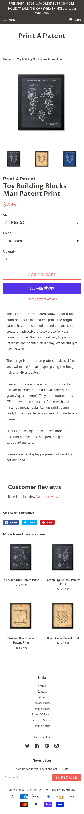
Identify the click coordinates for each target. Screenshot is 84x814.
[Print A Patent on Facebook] (37, 746)
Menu (12, 20)
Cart (77, 20)
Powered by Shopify (63, 790)
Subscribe (66, 777)
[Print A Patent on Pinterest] (47, 746)
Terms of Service (42, 720)
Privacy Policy (42, 703)
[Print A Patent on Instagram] (56, 746)
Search (42, 686)
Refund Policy (42, 709)
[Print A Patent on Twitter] (27, 746)
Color (7, 233)
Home (7, 59)
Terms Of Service (42, 714)
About (42, 697)
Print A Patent (42, 36)
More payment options (42, 299)
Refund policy (42, 726)
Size (6, 215)
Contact (42, 691)
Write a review (47, 496)
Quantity (9, 251)
